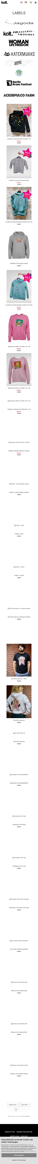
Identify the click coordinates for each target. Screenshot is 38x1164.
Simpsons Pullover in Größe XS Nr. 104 (19, 409)
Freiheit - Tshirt (19, 534)
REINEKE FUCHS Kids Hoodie (19, 263)
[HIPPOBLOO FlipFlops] (19, 73)
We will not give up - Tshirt (19, 678)
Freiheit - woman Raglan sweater (19, 492)
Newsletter (10, 1132)
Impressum (14, 1136)
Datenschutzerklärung (30, 1151)
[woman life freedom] (19, 42)
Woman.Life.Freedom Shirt (19, 1032)
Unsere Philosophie (24, 1132)
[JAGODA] (19, 22)
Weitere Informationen (19, 1160)
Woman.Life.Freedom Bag (19, 990)
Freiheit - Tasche (19, 575)
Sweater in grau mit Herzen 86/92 (19, 180)
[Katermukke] (19, 52)
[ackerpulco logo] (19, 93)
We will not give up (19, 720)
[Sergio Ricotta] (19, 63)
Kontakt (24, 1136)
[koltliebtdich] (19, 32)
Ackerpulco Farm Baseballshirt (19, 783)
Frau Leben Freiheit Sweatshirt (19, 949)
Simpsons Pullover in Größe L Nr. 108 (19, 346)
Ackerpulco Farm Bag (19, 824)
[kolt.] (4, 2)
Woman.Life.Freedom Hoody (19, 1073)
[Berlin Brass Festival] (19, 83)
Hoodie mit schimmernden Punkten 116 (19, 139)
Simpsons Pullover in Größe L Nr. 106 (19, 388)
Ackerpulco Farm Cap (19, 866)
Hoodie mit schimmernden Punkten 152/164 (19, 222)
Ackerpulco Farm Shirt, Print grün (19, 907)
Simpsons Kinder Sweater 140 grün (19, 451)
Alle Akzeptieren (19, 1155)
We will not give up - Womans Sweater (19, 617)
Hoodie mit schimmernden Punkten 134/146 (19, 305)
